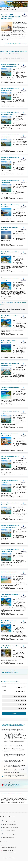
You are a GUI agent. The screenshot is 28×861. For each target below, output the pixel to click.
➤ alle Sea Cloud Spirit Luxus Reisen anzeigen (16, 43)
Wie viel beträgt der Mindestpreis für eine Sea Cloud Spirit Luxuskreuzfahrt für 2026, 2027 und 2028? (14, 756)
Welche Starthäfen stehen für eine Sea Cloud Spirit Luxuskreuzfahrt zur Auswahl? (14, 766)
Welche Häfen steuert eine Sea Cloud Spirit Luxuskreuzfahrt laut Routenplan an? (14, 761)
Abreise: (4, 690)
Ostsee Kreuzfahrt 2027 (7, 797)
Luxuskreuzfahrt (15, 7)
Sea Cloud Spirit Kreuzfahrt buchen (11, 784)
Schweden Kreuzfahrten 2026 (12, 799)
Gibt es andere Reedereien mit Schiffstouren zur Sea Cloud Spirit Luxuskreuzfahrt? (14, 776)
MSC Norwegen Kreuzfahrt (20, 797)
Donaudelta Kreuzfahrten (8, 798)
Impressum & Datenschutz (9, 858)
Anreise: (4, 686)
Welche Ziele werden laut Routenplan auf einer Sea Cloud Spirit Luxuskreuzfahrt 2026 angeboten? (14, 750)
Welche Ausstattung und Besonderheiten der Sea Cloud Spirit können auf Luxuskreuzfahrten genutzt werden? (14, 771)
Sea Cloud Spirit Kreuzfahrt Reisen (8, 9)
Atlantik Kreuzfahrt (13, 800)
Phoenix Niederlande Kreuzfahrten (16, 802)
